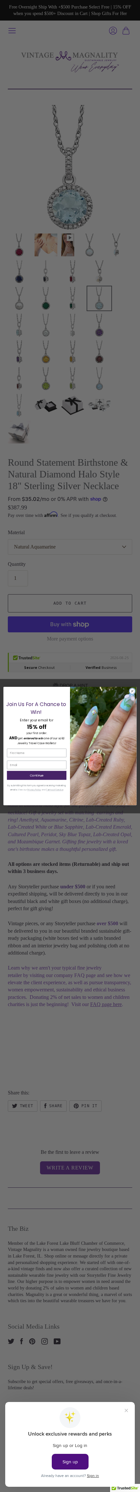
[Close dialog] (132, 691)
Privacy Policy (34, 789)
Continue (37, 775)
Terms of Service (54, 789)
